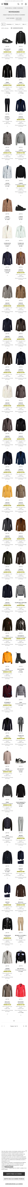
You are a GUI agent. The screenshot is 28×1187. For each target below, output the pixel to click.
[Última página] (25, 1026)
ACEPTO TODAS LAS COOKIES (14, 1174)
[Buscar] (18, 4)
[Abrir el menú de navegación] (2, 4)
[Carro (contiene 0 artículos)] (25, 4)
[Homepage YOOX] (6, 4)
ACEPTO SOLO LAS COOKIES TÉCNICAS (14, 1178)
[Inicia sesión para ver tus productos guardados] (22, 4)
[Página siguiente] (23, 1026)
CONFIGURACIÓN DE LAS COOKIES (14, 1184)
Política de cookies (9, 1166)
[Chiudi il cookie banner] (26, 1151)
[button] (14, 1021)
